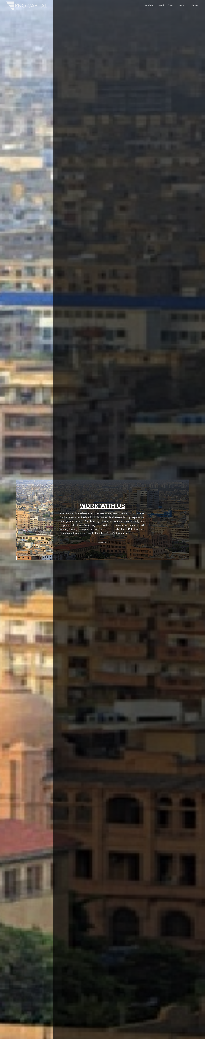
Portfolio (149, 5)
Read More (102, 543)
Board (161, 5)
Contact (181, 5)
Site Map (195, 5)
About (171, 5)
